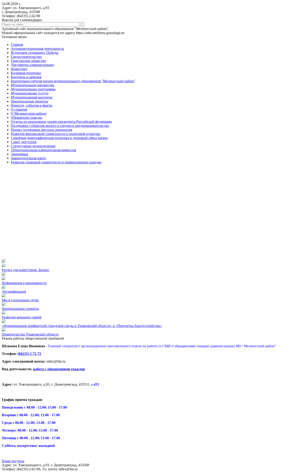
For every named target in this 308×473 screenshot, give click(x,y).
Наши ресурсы (13, 461)
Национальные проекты (20, 309)
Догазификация (14, 291)
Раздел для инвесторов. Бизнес (25, 270)
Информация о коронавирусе (24, 283)
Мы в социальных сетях (20, 300)
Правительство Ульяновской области (30, 334)
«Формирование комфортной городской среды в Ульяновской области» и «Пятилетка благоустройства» (82, 326)
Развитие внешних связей (21, 317)
